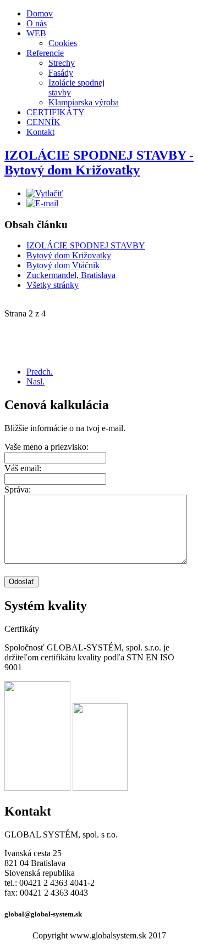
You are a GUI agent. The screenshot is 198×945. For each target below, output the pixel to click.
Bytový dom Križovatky (68, 255)
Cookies (62, 43)
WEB (36, 33)
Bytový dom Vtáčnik (63, 265)
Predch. (39, 371)
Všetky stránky (52, 285)
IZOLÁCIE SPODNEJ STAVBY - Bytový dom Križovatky (99, 162)
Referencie (45, 53)
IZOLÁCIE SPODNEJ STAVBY (85, 245)
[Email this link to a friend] (42, 203)
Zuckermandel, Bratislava (71, 275)
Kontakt (40, 132)
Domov (39, 13)
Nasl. (35, 381)
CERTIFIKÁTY (55, 112)
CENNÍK (43, 122)
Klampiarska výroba (83, 102)
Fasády (60, 72)
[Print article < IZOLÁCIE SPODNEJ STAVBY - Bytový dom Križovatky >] (44, 193)
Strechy (61, 62)
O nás (36, 23)
